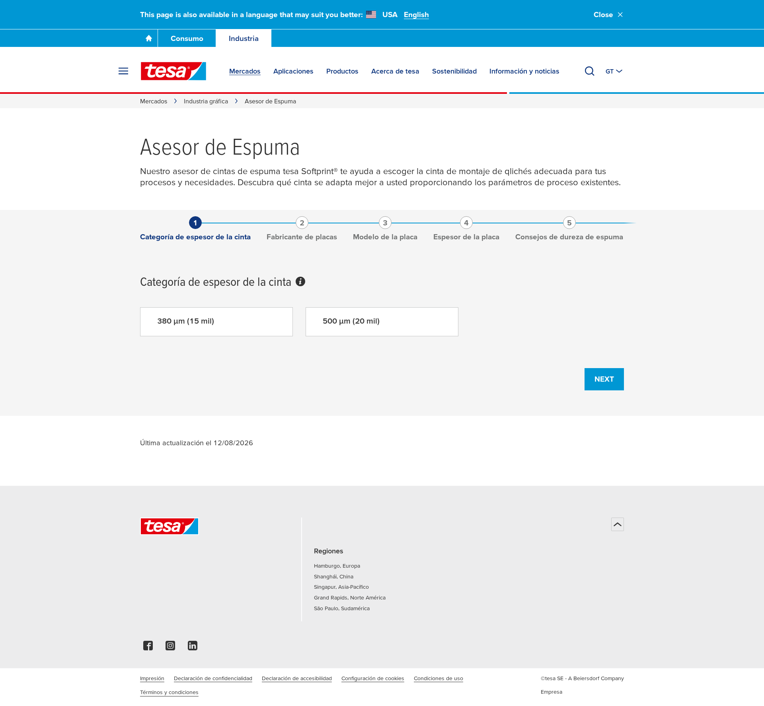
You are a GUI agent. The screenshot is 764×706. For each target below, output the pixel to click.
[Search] (589, 71)
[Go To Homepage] (149, 38)
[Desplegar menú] (123, 71)
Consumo (187, 38)
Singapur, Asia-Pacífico (341, 587)
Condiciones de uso (438, 678)
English (416, 14)
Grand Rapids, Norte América (350, 597)
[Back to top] (617, 524)
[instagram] (170, 647)
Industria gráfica (206, 101)
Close (603, 14)
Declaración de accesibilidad (297, 678)
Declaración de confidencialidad (213, 678)
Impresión (152, 678)
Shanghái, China (333, 576)
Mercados (153, 101)
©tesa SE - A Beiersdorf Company (582, 678)
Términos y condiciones (169, 692)
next (604, 379)
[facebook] (148, 647)
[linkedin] (193, 647)
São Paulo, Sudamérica (342, 608)
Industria (244, 38)
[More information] (300, 283)
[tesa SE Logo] (173, 71)
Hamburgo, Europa (337, 565)
